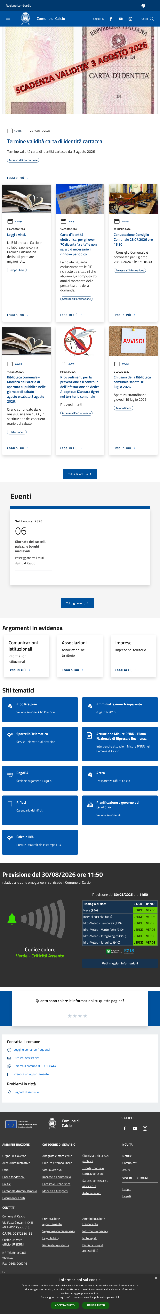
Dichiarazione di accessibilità (92, 1248)
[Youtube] (119, 18)
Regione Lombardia (18, 5)
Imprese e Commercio (56, 1177)
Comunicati (129, 1162)
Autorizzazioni (91, 1193)
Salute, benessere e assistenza (95, 1183)
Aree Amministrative (16, 1162)
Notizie (127, 1155)
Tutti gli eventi (75, 603)
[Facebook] (109, 18)
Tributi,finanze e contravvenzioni (93, 1171)
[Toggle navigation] (7, 18)
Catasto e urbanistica (56, 1184)
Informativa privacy (95, 1231)
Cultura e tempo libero (57, 1162)
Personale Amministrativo (19, 1191)
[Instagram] (129, 18)
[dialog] (80, 1294)
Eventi (126, 1196)
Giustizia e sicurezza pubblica (95, 1158)
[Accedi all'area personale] (143, 5)
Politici (6, 1184)
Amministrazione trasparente (93, 1221)
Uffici (5, 1170)
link (117, 1297)
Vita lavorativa (52, 1170)
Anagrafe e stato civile (57, 1155)
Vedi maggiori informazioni (120, 963)
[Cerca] (151, 18)
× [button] (155, 1278)
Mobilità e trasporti (55, 1191)
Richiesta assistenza (55, 1245)
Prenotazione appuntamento (52, 1221)
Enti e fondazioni (13, 1177)
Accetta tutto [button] (65, 1305)
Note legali (89, 1238)
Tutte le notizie (78, 474)
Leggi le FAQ (50, 1238)
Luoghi (126, 1189)
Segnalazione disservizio (58, 1231)
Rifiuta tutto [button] (95, 1305)
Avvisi (18, 131)
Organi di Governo (14, 1155)
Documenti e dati (13, 1198)
